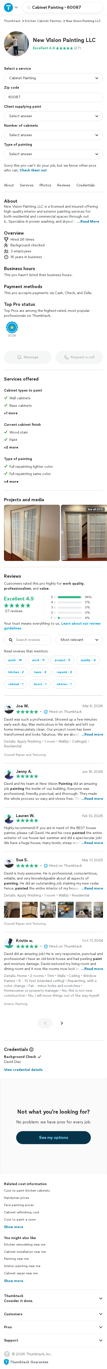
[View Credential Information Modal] (31, 1049)
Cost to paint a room (20, 1219)
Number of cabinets (21, 125)
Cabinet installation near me (25, 1252)
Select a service (17, 68)
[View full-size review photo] (12, 910)
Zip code (11, 87)
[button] (16, 43)
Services (27, 185)
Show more (13, 1227)
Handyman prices (16, 1198)
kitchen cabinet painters (43, 21)
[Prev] (45, 1023)
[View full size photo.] (32, 533)
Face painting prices (19, 1205)
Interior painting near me (22, 1266)
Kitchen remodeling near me (24, 1244)
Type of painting (18, 144)
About (9, 185)
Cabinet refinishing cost (21, 1212)
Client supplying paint (22, 106)
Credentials (85, 185)
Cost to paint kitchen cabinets (27, 1190)
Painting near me (16, 1259)
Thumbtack (12, 21)
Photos (45, 185)
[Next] (61, 1023)
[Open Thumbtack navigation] (11, 7)
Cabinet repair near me (21, 1273)
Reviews (63, 185)
